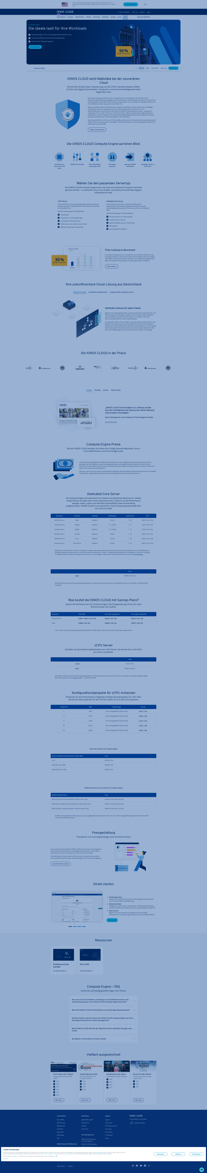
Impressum (5, 1158)
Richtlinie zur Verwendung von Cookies (48, 1153)
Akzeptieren (15, 1156)
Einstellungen (99, 1152)
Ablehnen (178, 1154)
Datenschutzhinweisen (69, 1153)
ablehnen (106, 1153)
